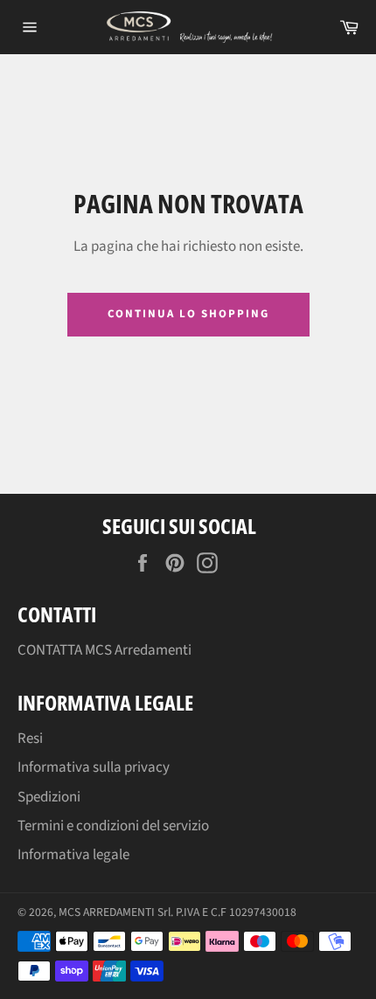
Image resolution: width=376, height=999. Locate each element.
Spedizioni (48, 797)
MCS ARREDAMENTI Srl (115, 912)
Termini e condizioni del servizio (113, 825)
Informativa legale (73, 854)
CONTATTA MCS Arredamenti (104, 650)
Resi (30, 738)
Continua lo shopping (188, 314)
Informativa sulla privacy (93, 767)
